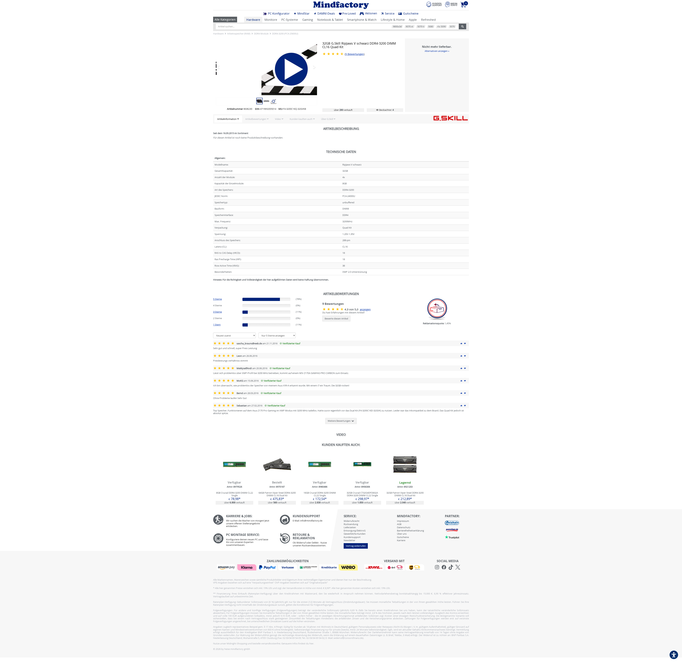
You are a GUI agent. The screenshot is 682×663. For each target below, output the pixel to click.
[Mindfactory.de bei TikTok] (451, 567)
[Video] (266, 66)
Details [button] (234, 472)
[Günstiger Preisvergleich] (452, 529)
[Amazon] (227, 567)
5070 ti (420, 26)
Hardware (253, 20)
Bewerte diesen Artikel (336, 318)
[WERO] (349, 567)
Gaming (307, 20)
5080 (430, 26)
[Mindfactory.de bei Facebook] (444, 567)
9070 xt (409, 26)
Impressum (403, 521)
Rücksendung (351, 524)
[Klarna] (247, 567)
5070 (452, 26)
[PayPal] (268, 567)
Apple (413, 20)
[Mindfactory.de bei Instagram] (437, 567)
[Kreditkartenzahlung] (328, 567)
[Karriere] (243, 522)
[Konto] (451, 4)
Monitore (270, 20)
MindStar (303, 13)
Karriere (401, 540)
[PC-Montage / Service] (243, 540)
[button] (223, 66)
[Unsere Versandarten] (394, 567)
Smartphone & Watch (362, 20)
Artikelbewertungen (255, 119)
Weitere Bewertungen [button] (339, 420)
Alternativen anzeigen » (437, 51)
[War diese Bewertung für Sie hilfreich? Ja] (461, 343)
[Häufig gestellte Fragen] (310, 520)
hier (311, 643)
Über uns (402, 533)
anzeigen (365, 309)
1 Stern (217, 324)
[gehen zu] (213, 284)
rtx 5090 (441, 26)
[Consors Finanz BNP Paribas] (309, 567)
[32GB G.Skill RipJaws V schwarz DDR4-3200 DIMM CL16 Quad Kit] (259, 100)
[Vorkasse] (288, 567)
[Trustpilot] (452, 537)
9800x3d (397, 26)
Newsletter (349, 540)
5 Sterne (217, 299)
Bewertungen (354, 54)
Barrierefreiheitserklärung (410, 530)
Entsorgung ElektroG (355, 530)
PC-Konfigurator (278, 13)
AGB (399, 524)
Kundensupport (352, 537)
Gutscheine (410, 13)
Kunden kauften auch (301, 119)
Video (278, 119)
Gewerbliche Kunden (355, 533)
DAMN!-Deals (326, 13)
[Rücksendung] (310, 540)
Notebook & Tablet (330, 20)
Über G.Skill (327, 119)
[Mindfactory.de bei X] (458, 567)
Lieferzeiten (350, 527)
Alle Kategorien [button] (225, 19)
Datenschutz (403, 527)
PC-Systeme (289, 20)
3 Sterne (217, 311)
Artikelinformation (227, 119)
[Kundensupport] (434, 4)
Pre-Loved (349, 13)
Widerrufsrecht (351, 521)
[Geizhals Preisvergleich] (452, 522)
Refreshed (428, 20)
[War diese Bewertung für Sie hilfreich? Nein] (465, 343)
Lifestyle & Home (393, 20)
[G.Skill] (450, 118)
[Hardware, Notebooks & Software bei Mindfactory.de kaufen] (341, 5)
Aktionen (370, 13)
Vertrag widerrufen (356, 545)
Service (389, 13)
